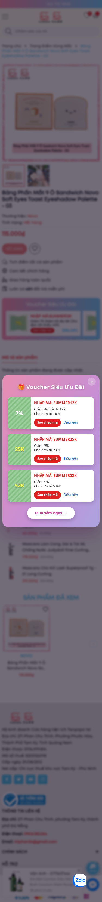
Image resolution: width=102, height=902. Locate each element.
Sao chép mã (47, 422)
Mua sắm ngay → (51, 512)
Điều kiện (71, 422)
